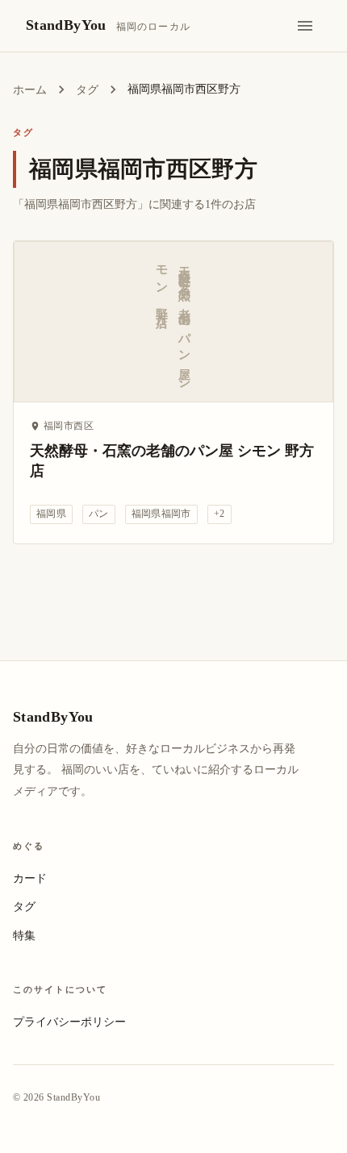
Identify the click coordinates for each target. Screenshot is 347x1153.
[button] (51, 514)
